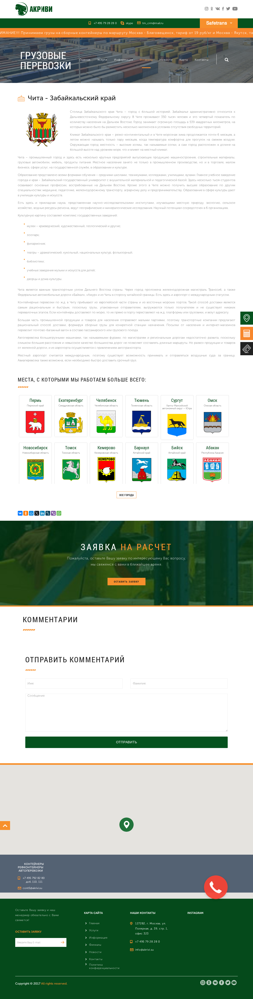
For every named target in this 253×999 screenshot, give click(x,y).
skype (129, 23)
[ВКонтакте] (20, 513)
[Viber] (53, 513)
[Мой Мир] (31, 513)
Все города (126, 495)
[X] (36, 513)
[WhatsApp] (59, 513)
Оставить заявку (126, 581)
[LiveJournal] (47, 513)
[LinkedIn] (42, 513)
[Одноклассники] (25, 513)
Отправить (126, 742)
